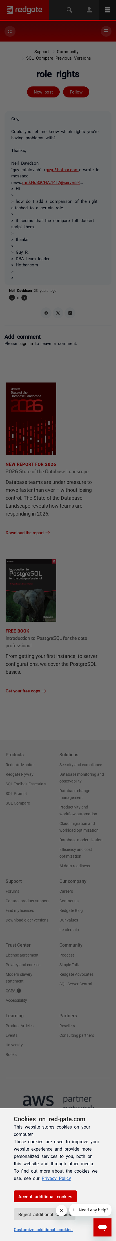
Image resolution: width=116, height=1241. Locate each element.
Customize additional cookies (43, 1229)
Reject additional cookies (44, 1214)
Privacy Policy (56, 1178)
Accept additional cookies (45, 1196)
